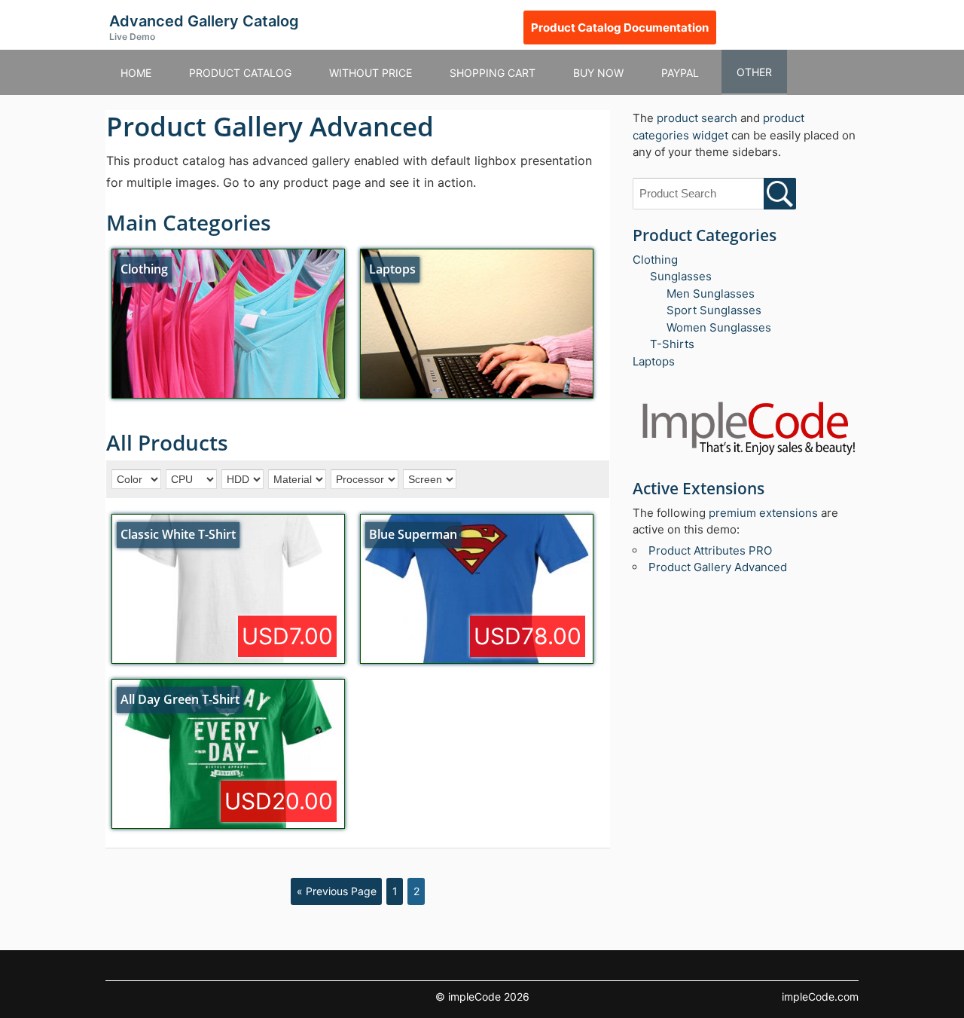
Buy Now (598, 72)
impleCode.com (820, 996)
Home (135, 72)
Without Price (370, 72)
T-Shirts (672, 344)
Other (754, 72)
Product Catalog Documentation (620, 27)
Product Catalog (240, 72)
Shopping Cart (492, 72)
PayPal (680, 72)
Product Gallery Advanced (717, 567)
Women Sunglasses (719, 327)
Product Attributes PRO (710, 550)
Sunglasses (681, 276)
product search (697, 118)
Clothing (655, 259)
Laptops (654, 361)
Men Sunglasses (711, 293)
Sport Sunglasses (714, 310)
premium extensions (763, 513)
